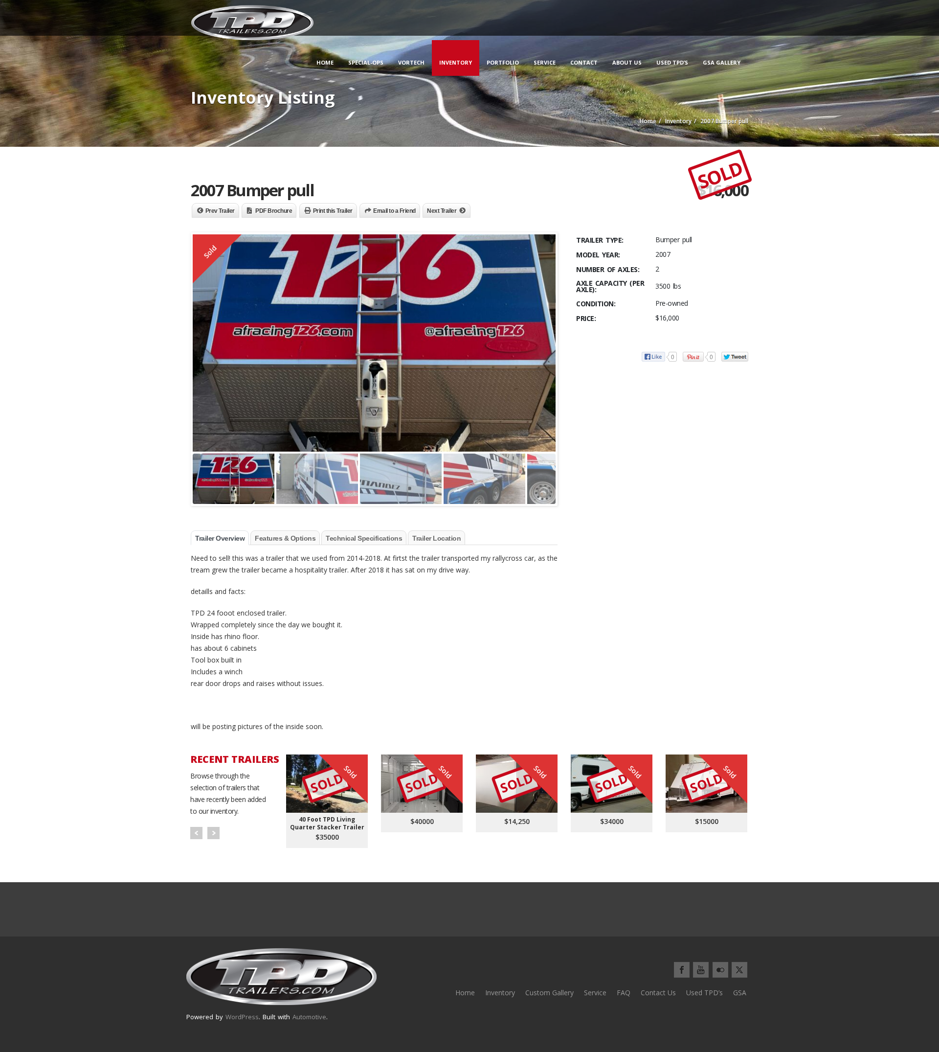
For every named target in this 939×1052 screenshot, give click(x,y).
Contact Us (658, 992)
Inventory (455, 62)
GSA (739, 992)
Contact (584, 62)
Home (325, 62)
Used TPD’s (672, 62)
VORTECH (411, 62)
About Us (627, 62)
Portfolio (503, 62)
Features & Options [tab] (285, 538)
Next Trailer (441, 210)
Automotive (309, 1016)
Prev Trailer (220, 210)
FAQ (623, 992)
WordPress (242, 1016)
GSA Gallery (721, 62)
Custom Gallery (549, 992)
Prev (196, 833)
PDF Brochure (273, 210)
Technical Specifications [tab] (364, 538)
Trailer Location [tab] (436, 538)
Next (213, 833)
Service (545, 62)
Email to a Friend (394, 210)
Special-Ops (365, 62)
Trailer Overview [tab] (220, 538)
